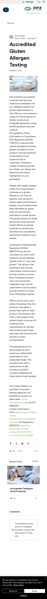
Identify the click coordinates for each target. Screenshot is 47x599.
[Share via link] (28, 443)
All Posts (10, 23)
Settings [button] (23, 595)
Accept (34, 591)
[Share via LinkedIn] (22, 443)
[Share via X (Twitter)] (16, 443)
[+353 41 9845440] (40, 2)
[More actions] (36, 37)
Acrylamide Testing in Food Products (21, 490)
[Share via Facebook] (10, 443)
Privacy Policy (18, 585)
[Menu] (6, 9)
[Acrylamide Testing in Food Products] (23, 475)
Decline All (13, 591)
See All (35, 461)
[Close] (44, 580)
